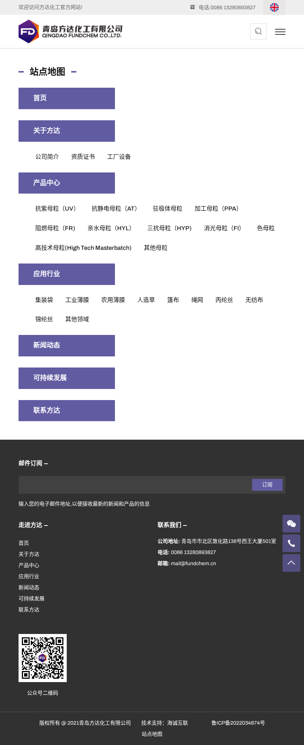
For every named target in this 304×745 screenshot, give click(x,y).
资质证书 (83, 157)
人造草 (146, 300)
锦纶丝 (44, 319)
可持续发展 (50, 378)
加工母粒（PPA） (218, 208)
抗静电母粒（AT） (116, 208)
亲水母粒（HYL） (111, 228)
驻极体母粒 (167, 208)
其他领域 (77, 319)
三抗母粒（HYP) (169, 228)
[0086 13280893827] (291, 543)
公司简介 (47, 157)
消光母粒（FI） (224, 228)
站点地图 (152, 734)
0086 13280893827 (233, 7)
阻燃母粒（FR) (55, 228)
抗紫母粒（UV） (57, 208)
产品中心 (46, 183)
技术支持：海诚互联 (164, 723)
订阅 (267, 484)
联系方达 (46, 410)
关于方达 (46, 130)
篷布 (173, 300)
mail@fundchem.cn (193, 563)
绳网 (197, 300)
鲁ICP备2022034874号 (238, 723)
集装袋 (44, 300)
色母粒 (266, 228)
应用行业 (46, 274)
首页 (40, 98)
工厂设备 (119, 157)
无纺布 (254, 300)
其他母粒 (156, 248)
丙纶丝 (224, 300)
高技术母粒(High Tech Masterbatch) (83, 248)
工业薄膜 (77, 300)
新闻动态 (46, 345)
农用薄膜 (113, 300)
